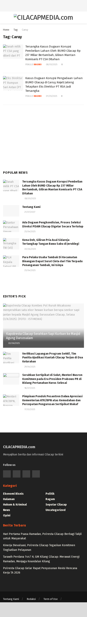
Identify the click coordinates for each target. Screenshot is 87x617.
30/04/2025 (30, 249)
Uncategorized (56, 510)
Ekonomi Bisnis (13, 493)
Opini (6, 515)
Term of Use (51, 598)
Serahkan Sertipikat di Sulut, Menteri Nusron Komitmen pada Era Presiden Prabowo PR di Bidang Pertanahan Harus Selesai (52, 379)
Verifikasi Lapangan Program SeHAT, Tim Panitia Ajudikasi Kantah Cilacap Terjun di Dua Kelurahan (52, 357)
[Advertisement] (43, 5)
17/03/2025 (29, 409)
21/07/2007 (29, 212)
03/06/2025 (14, 343)
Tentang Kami (31, 207)
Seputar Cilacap (56, 504)
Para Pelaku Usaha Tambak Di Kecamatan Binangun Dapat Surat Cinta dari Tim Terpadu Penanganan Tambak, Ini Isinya (52, 261)
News (6, 510)
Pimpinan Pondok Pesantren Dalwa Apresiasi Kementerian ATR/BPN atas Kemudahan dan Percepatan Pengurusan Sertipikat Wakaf (52, 400)
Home (6, 29)
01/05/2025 (51, 96)
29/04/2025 (29, 367)
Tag (16, 29)
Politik (50, 493)
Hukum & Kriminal (15, 504)
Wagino (38, 64)
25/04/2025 (29, 231)
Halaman (9, 499)
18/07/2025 (29, 388)
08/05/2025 (51, 64)
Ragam (50, 499)
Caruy (25, 29)
